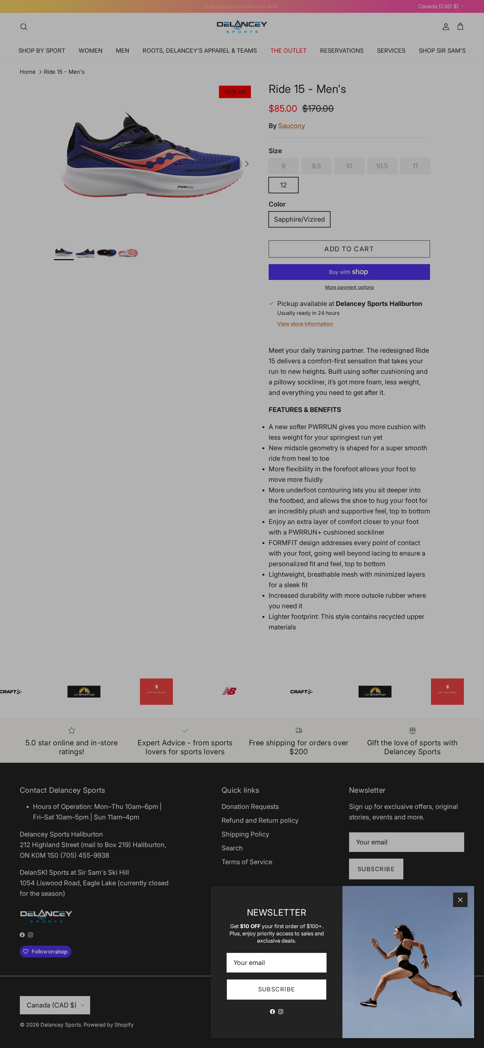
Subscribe (276, 989)
